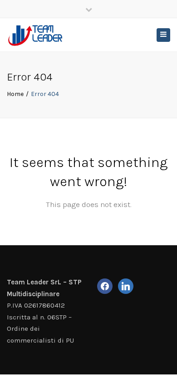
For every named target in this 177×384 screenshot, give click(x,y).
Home (15, 94)
